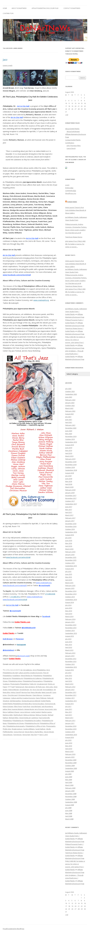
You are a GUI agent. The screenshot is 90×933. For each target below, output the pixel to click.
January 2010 (69, 757)
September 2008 (71, 802)
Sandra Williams (29, 729)
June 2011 (68, 709)
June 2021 (68, 420)
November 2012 (70, 661)
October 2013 (70, 630)
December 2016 (70, 524)
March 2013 (69, 650)
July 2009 (68, 774)
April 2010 (68, 749)
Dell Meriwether (15, 701)
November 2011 (70, 695)
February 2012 (70, 687)
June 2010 (68, 743)
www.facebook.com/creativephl (15, 585)
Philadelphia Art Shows (16, 723)
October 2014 (70, 597)
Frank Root (26, 706)
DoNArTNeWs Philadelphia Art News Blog (17, 704)
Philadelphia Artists (15, 681)
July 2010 (68, 740)
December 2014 (70, 591)
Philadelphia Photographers (33, 681)
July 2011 (68, 706)
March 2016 (69, 549)
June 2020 (68, 431)
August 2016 (69, 535)
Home (5, 8)
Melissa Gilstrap (29, 715)
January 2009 (69, 791)
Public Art (33, 684)
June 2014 (68, 608)
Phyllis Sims (7, 729)
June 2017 (68, 507)
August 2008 (69, 805)
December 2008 (70, 794)
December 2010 (70, 726)
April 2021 (68, 422)
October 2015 (70, 563)
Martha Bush (18, 715)
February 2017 (70, 518)
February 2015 (70, 585)
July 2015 (68, 571)
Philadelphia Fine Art (32, 723)
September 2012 (71, 667)
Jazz (5, 59)
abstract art (20, 687)
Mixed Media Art (26, 675)
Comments (70, 191)
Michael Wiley (14, 718)
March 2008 (69, 819)
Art (21, 670)
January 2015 (69, 588)
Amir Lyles (49, 687)
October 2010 (70, 732)
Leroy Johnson (25, 712)
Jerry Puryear (39, 709)
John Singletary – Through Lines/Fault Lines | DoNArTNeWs (74, 354)
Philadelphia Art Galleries (33, 678)
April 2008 (68, 816)
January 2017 (69, 521)
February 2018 (70, 490)
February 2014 (70, 619)
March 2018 (69, 487)
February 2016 (70, 552)
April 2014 (68, 614)
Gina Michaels (36, 706)
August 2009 (69, 771)
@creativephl (44, 585)
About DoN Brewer (73, 131)
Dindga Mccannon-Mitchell (31, 701)
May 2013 (68, 645)
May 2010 (68, 746)
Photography (50, 726)
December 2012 (70, 659)
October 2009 (70, 765)
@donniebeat (8, 650)
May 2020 (68, 434)
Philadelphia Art (17, 678)
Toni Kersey (17, 735)
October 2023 (70, 391)
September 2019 (71, 442)
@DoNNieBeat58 (28, 628)
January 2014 (69, 622)
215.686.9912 (15, 597)
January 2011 (69, 723)
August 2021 (69, 414)
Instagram (21, 644)
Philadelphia (37, 675)
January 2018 (69, 493)
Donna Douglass (38, 704)
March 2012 (69, 684)
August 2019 (69, 445)
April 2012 (68, 681)
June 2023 (68, 397)
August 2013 (69, 636)
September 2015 (71, 566)
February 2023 (70, 400)
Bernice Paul (25, 692)
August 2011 (69, 704)
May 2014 (68, 611)
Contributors (8, 13)
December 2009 (70, 760)
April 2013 (68, 647)
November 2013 (70, 628)
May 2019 (68, 450)
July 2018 (68, 476)
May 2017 (68, 510)
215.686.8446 (50, 594)
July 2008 (68, 808)
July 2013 (68, 639)
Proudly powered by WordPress (13, 929)
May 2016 (68, 543)
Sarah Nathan (40, 729)
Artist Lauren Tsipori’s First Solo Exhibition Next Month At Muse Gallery (75, 210)
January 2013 (69, 656)
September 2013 (71, 633)
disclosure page (23, 656)
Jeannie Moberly (18, 709)
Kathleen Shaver (13, 712)
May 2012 (68, 678)
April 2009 (68, 782)
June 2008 (68, 810)
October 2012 (70, 664)
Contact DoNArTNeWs (72, 8)
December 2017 (70, 495)
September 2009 (71, 768)
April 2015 (68, 580)
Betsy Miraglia (36, 692)
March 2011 (69, 718)
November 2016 (70, 526)
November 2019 (70, 436)
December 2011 (70, 692)
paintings (34, 718)
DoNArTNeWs (15, 658)
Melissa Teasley (41, 715)
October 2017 (70, 501)
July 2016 (68, 538)
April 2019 (68, 453)
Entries (69, 188)
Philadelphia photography (15, 726)
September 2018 (71, 470)
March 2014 (69, 616)
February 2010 (70, 754)
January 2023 (69, 403)
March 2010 (69, 751)
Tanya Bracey (8, 735)
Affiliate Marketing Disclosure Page (45, 8)
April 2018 (68, 484)
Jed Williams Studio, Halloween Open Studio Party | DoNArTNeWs (76, 311)
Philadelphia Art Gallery (32, 720)
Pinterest (20, 639)
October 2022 (70, 405)
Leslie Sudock (36, 712)
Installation (16, 675)
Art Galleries (27, 670)
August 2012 (69, 670)
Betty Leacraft (47, 692)
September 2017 (71, 504)
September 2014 (71, 600)
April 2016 (68, 546)
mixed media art (25, 718)
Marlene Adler (8, 715)
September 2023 (71, 394)
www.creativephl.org (41, 300)
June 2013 (68, 642)
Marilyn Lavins (46, 712)
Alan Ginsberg (30, 687)
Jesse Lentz (49, 709)
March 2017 (69, 515)
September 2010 (71, 735)
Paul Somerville (44, 718)
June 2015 (68, 574)
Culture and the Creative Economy (30, 673)
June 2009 (68, 777)
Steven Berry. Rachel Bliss (34, 732)
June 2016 (68, 540)
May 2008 (68, 813)
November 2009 (70, 763)
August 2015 (69, 569)
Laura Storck (71, 148)
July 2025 (68, 389)
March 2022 (69, 408)
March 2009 (69, 785)
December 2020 (70, 428)
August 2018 (69, 473)
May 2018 (68, 481)
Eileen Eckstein (8, 706)
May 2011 (68, 712)
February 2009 (70, 788)
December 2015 (70, 557)
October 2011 (70, 698)
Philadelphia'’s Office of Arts (35, 726)
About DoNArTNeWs (19, 8)
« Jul (66, 115)
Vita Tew (34, 735)
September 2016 (71, 532)
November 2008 (70, 796)
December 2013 (70, 625)
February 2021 (70, 425)
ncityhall (15, 599)
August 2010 (69, 737)
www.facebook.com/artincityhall (17, 275)
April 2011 (68, 715)
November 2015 (70, 560)
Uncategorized (42, 684)
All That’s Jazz (40, 687)
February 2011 (70, 720)
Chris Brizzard (12, 695)
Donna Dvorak (50, 704)
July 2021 (68, 417)
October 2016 (70, 529)
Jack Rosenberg (47, 706)
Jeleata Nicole (29, 709)
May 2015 (68, 577)
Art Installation (48, 690)
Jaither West (7, 709)
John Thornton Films (74, 146)
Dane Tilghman (41, 698)
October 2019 (70, 439)
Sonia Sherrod (19, 732)
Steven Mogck (49, 732)
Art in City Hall (32, 238)
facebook (46, 616)
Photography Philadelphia (19, 684)
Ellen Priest (18, 706)
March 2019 (69, 456)
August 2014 (69, 602)
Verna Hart (26, 735)
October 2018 (70, 467)
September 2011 (71, 701)
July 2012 (68, 673)
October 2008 (70, 799)
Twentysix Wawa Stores (73, 237)
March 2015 (69, 583)
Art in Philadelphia (39, 670)
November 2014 (70, 594)
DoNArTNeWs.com (22, 622)
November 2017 (70, 498)
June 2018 (68, 479)
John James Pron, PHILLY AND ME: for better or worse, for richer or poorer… (75, 244)
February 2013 (70, 653)
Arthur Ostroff (16, 692)
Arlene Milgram (13, 690)
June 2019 (68, 448)
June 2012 (68, 675)
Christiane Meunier (25, 695)
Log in (67, 185)
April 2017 (68, 512)
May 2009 (68, 780)
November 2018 (70, 465)
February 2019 (70, 459)
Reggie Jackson (17, 729)
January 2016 (69, 555)
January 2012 (69, 690)
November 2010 (70, 729)
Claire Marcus (37, 695)
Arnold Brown (24, 690)
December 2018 (70, 462)
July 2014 (68, 605)
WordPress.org (70, 193)
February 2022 (70, 411)
